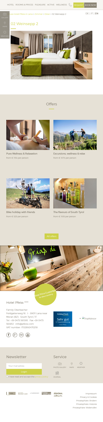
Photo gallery (59, 367)
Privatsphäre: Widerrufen (85, 407)
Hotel (10, 5)
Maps (71, 367)
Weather (81, 367)
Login (24, 371)
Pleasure (40, 5)
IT (92, 13)
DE (87, 13)
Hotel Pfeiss (62, 324)
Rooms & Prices (24, 5)
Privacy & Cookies (88, 397)
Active (50, 5)
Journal (57, 377)
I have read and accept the (28, 377)
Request (78, 5)
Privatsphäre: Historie (86, 404)
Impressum (91, 393)
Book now (90, 5)
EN (96, 13)
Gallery (4, 17)
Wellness (61, 5)
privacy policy (41, 377)
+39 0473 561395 (19, 320)
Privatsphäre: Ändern (86, 400)
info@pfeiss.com (24, 324)
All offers (51, 236)
